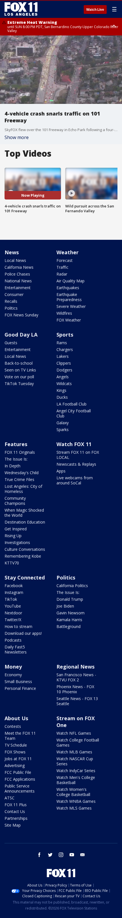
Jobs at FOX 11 (18, 758)
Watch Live (95, 10)
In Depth (12, 466)
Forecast (64, 260)
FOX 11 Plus (16, 804)
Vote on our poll (19, 376)
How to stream (18, 626)
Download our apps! (23, 633)
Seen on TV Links (20, 370)
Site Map (13, 825)
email (82, 854)
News (12, 252)
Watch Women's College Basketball (73, 792)
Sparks (62, 429)
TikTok (11, 599)
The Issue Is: (16, 459)
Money (13, 666)
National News (18, 280)
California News (19, 267)
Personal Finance (20, 688)
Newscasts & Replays (76, 464)
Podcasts (13, 640)
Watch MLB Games (74, 752)
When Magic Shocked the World (24, 512)
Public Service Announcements (20, 788)
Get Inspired (16, 529)
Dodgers (64, 370)
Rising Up (13, 535)
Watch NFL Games (73, 733)
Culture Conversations (25, 549)
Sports (64, 334)
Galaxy (62, 422)
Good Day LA (21, 334)
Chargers (64, 349)
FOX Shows (15, 752)
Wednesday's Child (22, 472)
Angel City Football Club (73, 413)
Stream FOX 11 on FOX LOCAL (77, 454)
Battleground (68, 626)
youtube (71, 854)
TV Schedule (16, 745)
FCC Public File (18, 772)
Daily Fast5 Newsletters (16, 649)
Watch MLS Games (74, 808)
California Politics (72, 585)
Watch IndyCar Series (75, 770)
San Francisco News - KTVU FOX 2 (76, 677)
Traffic (62, 267)
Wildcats (64, 383)
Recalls (11, 301)
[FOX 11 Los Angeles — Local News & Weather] (21, 9)
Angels (62, 376)
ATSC (9, 798)
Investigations (17, 542)
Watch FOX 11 (73, 444)
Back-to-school (19, 363)
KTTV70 (12, 563)
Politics (11, 308)
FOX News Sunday (21, 315)
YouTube (13, 606)
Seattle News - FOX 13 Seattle (77, 701)
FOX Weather (68, 320)
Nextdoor (13, 612)
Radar (61, 274)
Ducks (62, 397)
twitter (50, 854)
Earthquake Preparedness (69, 297)
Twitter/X (13, 619)
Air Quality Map (70, 280)
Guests (11, 342)
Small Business (18, 681)
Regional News (75, 666)
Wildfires (64, 313)
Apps (61, 471)
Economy (13, 674)
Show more (17, 137)
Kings (61, 390)
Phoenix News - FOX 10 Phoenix (75, 689)
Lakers (62, 356)
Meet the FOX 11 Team (20, 735)
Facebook (14, 585)
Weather (67, 252)
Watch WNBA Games (76, 801)
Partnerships (16, 818)
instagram (61, 854)
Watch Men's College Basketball (75, 780)
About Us (16, 718)
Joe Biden (65, 606)
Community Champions (15, 500)
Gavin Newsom (70, 612)
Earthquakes (67, 287)
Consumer (14, 294)
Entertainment (18, 287)
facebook (39, 854)
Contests (13, 726)
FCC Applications (20, 779)
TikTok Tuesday (19, 383)
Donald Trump (69, 599)
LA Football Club (71, 404)
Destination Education (25, 522)
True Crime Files (19, 479)
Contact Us (15, 811)
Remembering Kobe (23, 556)
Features (16, 444)
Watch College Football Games (77, 742)
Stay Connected (25, 577)
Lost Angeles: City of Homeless (23, 489)
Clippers (63, 363)
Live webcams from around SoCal (74, 480)
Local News (15, 260)
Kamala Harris (69, 619)
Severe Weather (71, 306)
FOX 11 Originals (20, 452)
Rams (61, 342)
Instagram (14, 592)
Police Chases (17, 274)
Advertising (15, 765)
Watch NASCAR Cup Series (74, 761)
